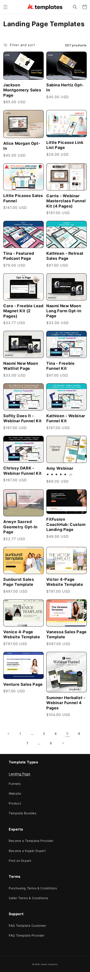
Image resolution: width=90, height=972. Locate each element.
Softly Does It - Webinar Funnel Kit (22, 418)
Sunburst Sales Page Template (18, 582)
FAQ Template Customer (27, 925)
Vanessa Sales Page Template (66, 634)
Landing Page (19, 774)
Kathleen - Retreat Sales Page (64, 256)
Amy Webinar (59, 468)
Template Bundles (22, 813)
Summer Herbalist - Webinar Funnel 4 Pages (65, 702)
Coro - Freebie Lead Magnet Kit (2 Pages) (23, 311)
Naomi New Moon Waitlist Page (20, 366)
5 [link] (67, 733)
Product (15, 803)
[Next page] (63, 743)
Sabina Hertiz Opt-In (65, 87)
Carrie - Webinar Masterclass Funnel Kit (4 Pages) (66, 201)
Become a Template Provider (31, 841)
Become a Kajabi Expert (27, 851)
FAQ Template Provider (27, 935)
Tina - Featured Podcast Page (18, 256)
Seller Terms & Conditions (28, 898)
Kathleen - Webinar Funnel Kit (65, 418)
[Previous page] (8, 733)
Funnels (15, 783)
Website (15, 793)
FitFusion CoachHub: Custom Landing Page (66, 524)
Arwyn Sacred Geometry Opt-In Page (20, 526)
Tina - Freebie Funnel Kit (60, 366)
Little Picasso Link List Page (64, 145)
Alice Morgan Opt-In (21, 146)
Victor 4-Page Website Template (64, 582)
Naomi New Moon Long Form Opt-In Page (63, 311)
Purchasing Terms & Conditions (33, 888)
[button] (5, 7)
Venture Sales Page (23, 684)
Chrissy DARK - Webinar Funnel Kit (22, 470)
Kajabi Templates (49, 964)
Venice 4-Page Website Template (21, 634)
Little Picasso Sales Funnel (23, 198)
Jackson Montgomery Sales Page (22, 90)
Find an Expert (20, 860)
